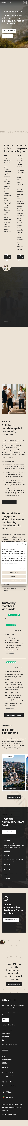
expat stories (5, 1053)
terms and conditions (7, 1104)
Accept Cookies (14, 572)
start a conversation (8, 502)
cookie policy (12, 1107)
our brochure (6, 95)
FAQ (3, 1039)
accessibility (5, 1110)
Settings (13, 576)
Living (5, 788)
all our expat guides (13, 797)
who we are (5, 1049)
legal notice (5, 1107)
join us (4, 1019)
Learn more (6, 321)
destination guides (7, 1059)
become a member (8, 30)
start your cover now (10, 919)
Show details (22, 568)
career (3, 1056)
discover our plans (8, 90)
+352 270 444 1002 (7, 1072)
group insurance (6, 1033)
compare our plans (7, 1030)
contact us (4, 1062)
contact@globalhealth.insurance (10, 1076)
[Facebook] (10, 1081)
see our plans (6, 35)
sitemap (19, 1107)
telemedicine (5, 1036)
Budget (15, 788)
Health (10, 788)
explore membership (13, 984)
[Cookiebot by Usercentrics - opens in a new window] (17, 544)
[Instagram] (6, 1081)
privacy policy (18, 1104)
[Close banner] (25, 544)
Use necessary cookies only (14, 580)
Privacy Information (12, 563)
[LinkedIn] (3, 1081)
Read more (7, 850)
